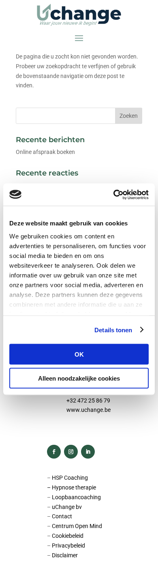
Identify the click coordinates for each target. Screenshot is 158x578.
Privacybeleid (68, 545)
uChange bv (67, 507)
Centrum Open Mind (77, 526)
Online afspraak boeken (45, 152)
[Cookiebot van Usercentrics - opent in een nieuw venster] (114, 194)
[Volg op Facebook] (54, 452)
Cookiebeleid (67, 536)
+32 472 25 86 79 (88, 400)
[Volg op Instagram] (71, 452)
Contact (62, 516)
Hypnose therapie (74, 487)
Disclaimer (65, 555)
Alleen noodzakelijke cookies (79, 378)
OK (79, 354)
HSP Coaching (70, 477)
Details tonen (113, 329)
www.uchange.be (88, 410)
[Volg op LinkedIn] (88, 452)
